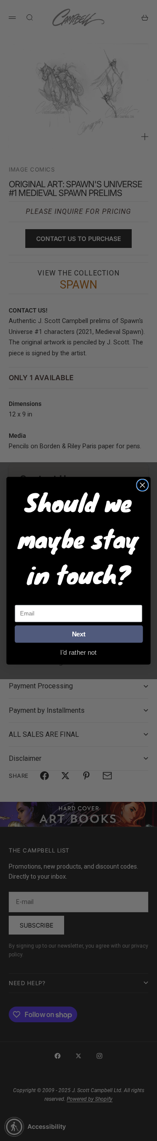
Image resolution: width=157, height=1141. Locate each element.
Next (79, 633)
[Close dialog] (142, 485)
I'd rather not (78, 652)
